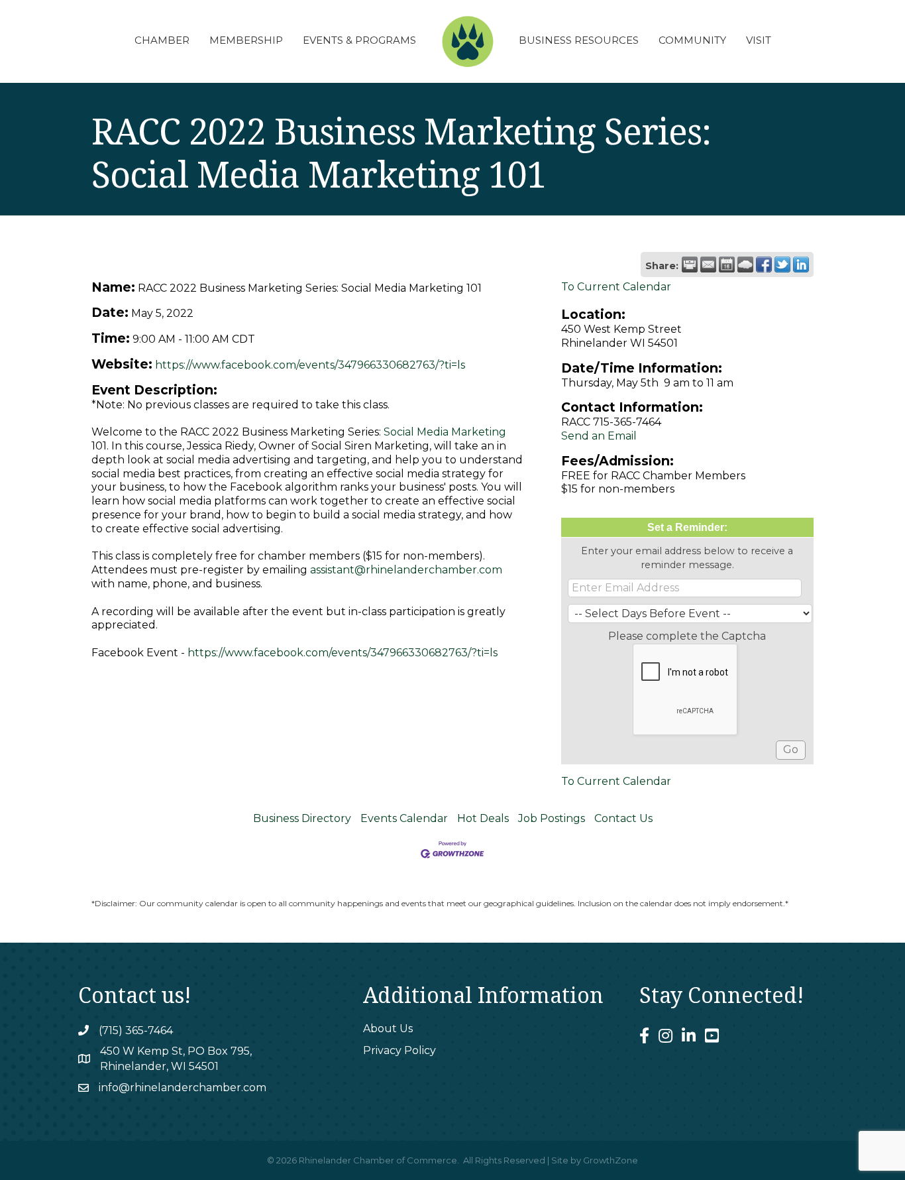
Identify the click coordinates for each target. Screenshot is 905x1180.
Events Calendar (404, 818)
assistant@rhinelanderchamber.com (406, 569)
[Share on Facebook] (764, 264)
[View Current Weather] (745, 264)
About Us (388, 1028)
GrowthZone (610, 1160)
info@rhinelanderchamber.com (182, 1087)
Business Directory (302, 818)
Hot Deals (483, 818)
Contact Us (623, 818)
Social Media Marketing (445, 432)
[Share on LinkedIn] (801, 264)
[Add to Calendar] (727, 264)
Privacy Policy (399, 1050)
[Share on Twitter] (782, 264)
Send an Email (599, 436)
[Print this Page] (690, 264)
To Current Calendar (616, 286)
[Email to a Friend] (708, 264)
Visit (758, 40)
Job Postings (551, 818)
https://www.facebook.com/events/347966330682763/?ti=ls (310, 365)
